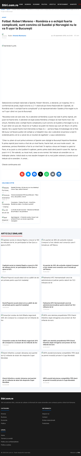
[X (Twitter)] (40, 174)
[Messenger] (28, 174)
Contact (44, 417)
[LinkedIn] (58, 174)
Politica (44, 4)
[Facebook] (34, 174)
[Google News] (22, 174)
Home (21, 4)
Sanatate (73, 4)
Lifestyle (52, 4)
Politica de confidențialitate (9, 442)
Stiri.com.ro (7, 398)
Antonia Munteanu (19, 36)
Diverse (3, 414)
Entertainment (63, 4)
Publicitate (45, 423)
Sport (8, 9)
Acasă (3, 9)
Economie (36, 4)
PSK (79, 452)
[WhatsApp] (46, 174)
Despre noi (45, 414)
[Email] (52, 174)
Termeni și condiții (7, 438)
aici (19, 165)
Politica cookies (6, 445)
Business (28, 4)
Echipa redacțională (48, 420)
